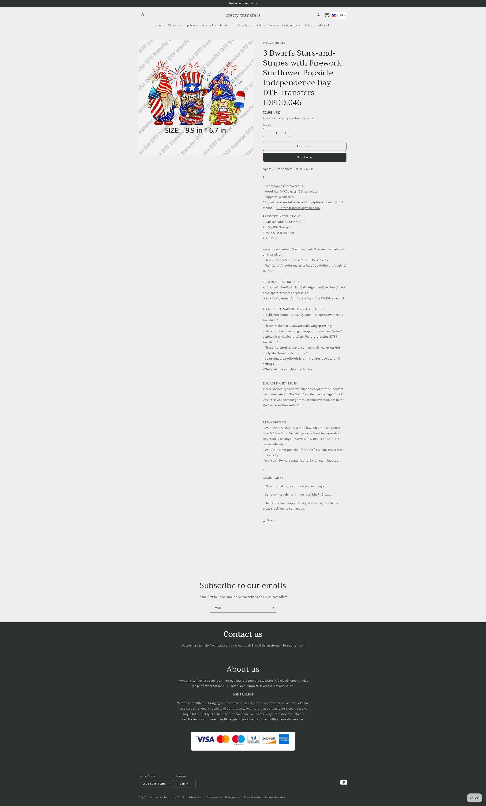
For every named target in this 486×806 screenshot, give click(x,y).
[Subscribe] (273, 608)
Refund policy (196, 797)
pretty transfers (155, 797)
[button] (143, 15)
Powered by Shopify (174, 797)
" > (298, 208)
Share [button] (271, 520)
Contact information (275, 797)
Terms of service (252, 797)
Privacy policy (214, 797)
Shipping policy (233, 797)
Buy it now (304, 157)
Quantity (268, 125)
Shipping (284, 118)
